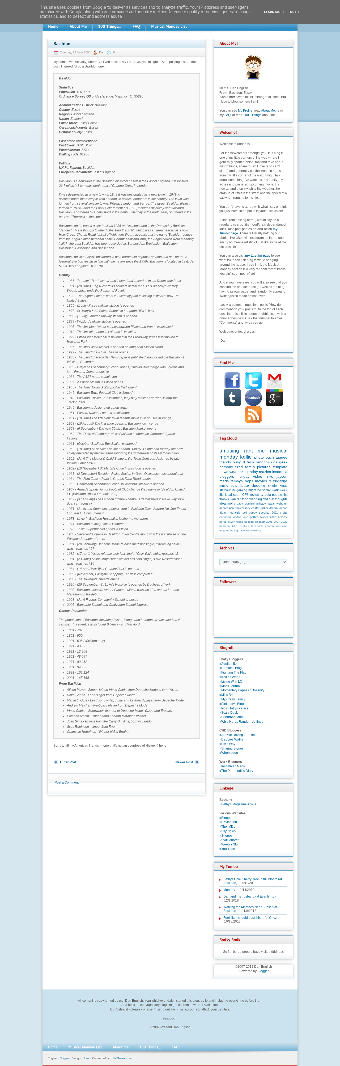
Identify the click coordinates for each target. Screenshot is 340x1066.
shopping (258, 486)
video (257, 476)
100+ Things (252, 115)
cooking (244, 525)
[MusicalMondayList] (169, 26)
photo (259, 457)
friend (239, 521)
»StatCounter (229, 840)
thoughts (281, 499)
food (245, 499)
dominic (250, 503)
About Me (268, 110)
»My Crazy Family (232, 699)
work (275, 490)
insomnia (279, 471)
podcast (260, 521)
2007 (277, 521)
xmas (283, 486)
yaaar (271, 503)
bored (223, 521)
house (244, 486)
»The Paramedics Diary (236, 771)
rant (248, 451)
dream (273, 508)
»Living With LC (230, 681)
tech (250, 462)
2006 (269, 521)
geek (283, 462)
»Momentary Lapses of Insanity (241, 690)
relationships (278, 481)
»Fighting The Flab (232, 672)
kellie (246, 457)
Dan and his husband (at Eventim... (248, 896)
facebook (257, 525)
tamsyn (237, 481)
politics (254, 517)
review (255, 495)
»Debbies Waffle (231, 739)
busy (237, 462)
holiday (243, 476)
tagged (281, 457)
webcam (282, 503)
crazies (265, 471)
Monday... (230, 890)
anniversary (242, 508)
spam (237, 495)
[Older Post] (64, 762)
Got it (295, 12)
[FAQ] (136, 26)
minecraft (281, 525)
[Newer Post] (187, 762)
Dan (102, 52)
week (283, 490)
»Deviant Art (228, 822)
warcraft (235, 499)
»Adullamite (228, 664)
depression (226, 508)
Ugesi (86, 1058)
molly (231, 503)
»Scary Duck (228, 712)
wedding (255, 499)
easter (255, 508)
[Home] (53, 26)
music (223, 486)
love (245, 517)
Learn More (274, 12)
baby (240, 503)
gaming (241, 490)
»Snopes (225, 835)
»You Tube (227, 849)
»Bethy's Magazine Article (237, 804)
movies (261, 481)
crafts (283, 512)
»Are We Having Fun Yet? (238, 735)
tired (239, 467)
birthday (251, 471)
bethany (226, 467)
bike (234, 525)
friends (225, 462)
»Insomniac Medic (232, 766)
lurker (264, 508)
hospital (249, 521)
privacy (261, 503)
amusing (229, 451)
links (269, 476)
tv (262, 495)
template (280, 467)
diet (271, 499)
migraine (254, 490)
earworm (225, 517)
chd (265, 499)
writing (257, 530)
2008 (273, 517)
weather (236, 471)
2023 (284, 521)
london (237, 517)
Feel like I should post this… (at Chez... (251, 918)
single (272, 486)
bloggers (226, 476)
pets (234, 486)
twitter (264, 517)
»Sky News (227, 831)
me (261, 451)
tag (236, 530)
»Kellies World (229, 677)
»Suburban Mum (231, 717)
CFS (245, 495)
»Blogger (226, 818)
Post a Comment (67, 782)
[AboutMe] (78, 26)
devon (231, 521)
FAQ (227, 115)
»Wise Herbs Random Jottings (241, 722)
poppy (253, 512)
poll (245, 512)
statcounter (227, 490)
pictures (263, 467)
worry (249, 530)
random (262, 462)
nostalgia (234, 512)
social (266, 490)
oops (249, 481)
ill (244, 462)
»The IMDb (227, 826)
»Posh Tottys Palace (234, 708)
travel (242, 530)
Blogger (263, 971)
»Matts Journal (230, 686)
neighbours (226, 530)
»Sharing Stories (231, 748)
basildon (224, 525)
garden (269, 525)
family (250, 467)
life (221, 495)
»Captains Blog (230, 668)
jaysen (282, 476)
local (228, 495)
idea (222, 503)
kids (274, 462)
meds (224, 481)
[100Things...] (109, 26)
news (223, 471)
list (285, 495)
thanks (224, 499)
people (277, 495)
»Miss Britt (226, 695)
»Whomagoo (228, 753)
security (264, 512)
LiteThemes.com (122, 1058)
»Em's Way (227, 744)
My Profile (245, 110)
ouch (270, 457)
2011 (275, 512)
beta (268, 495)
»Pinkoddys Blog (231, 704)
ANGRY (282, 517)
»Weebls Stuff (229, 844)
